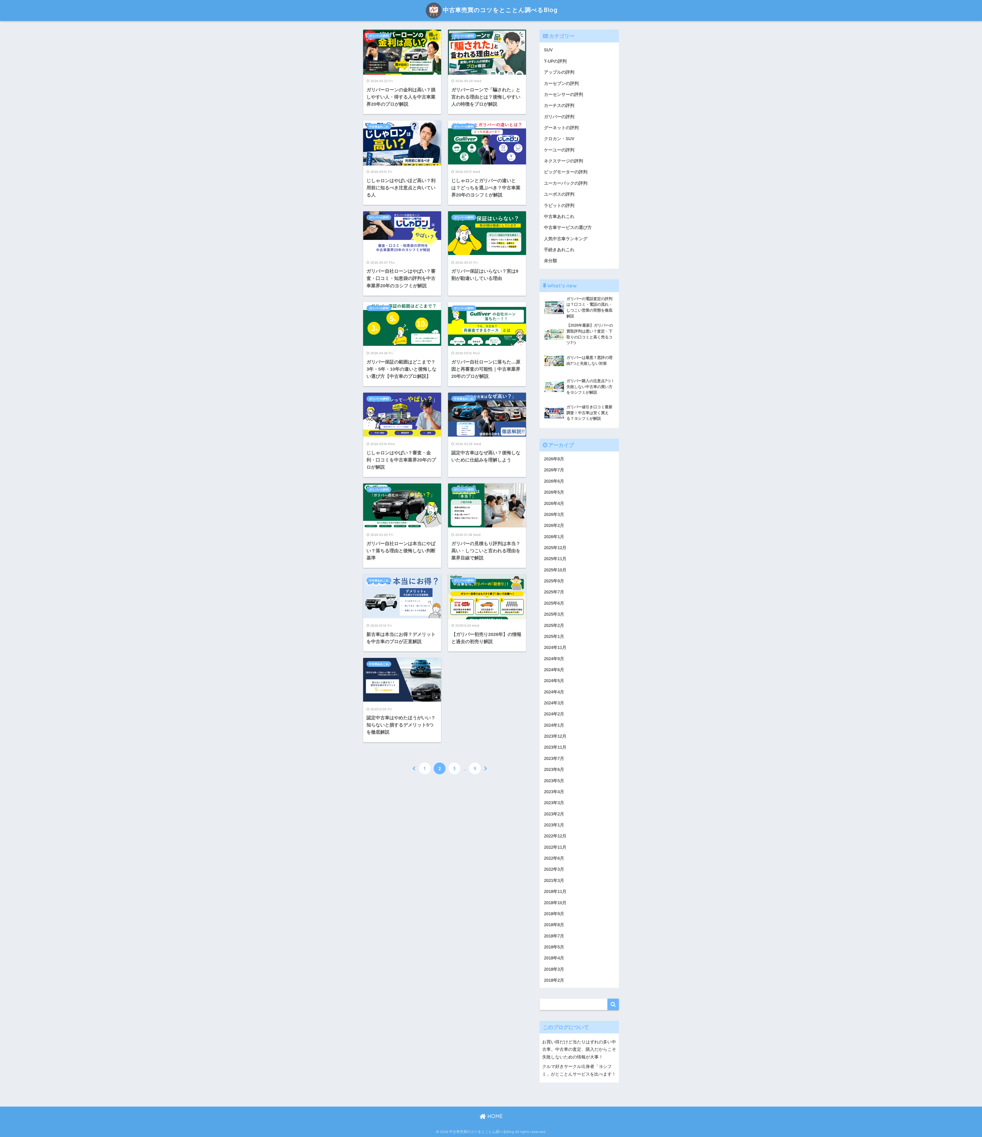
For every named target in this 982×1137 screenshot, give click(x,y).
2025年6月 (554, 603)
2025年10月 (555, 570)
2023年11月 (555, 747)
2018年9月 (554, 913)
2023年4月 (554, 791)
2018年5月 (554, 947)
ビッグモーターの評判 (565, 172)
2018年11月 (555, 891)
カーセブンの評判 (561, 83)
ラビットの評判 (559, 205)
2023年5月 (554, 780)
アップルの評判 (559, 72)
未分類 (550, 260)
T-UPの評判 (555, 61)
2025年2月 (554, 625)
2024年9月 (554, 658)
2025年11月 (555, 558)
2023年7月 (554, 758)
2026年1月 (554, 536)
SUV (548, 50)
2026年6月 (554, 481)
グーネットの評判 (561, 127)
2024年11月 (555, 647)
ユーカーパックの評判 (565, 183)
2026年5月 (554, 492)
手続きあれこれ (559, 249)
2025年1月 (554, 636)
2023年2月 (554, 814)
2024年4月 (554, 692)
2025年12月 (555, 547)
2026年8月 (554, 459)
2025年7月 (554, 592)
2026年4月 (554, 503)
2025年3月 (554, 614)
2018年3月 (554, 969)
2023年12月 (555, 736)
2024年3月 (554, 703)
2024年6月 (554, 669)
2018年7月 (554, 936)
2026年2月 (554, 525)
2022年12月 (555, 836)
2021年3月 (554, 880)
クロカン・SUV (559, 138)
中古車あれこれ (379, 126)
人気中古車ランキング (565, 238)
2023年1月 (554, 825)
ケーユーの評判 (559, 150)
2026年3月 (554, 514)
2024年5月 (554, 680)
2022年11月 (555, 847)
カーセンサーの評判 (563, 94)
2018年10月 (555, 902)
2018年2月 (554, 980)
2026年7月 (554, 470)
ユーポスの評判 (559, 194)
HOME (494, 1116)
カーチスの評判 (559, 105)
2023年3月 (554, 802)
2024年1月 (554, 725)
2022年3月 (554, 869)
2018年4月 (554, 958)
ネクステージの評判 (563, 161)
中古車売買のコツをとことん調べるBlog (500, 10)
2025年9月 (554, 581)
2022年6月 (554, 858)
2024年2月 (554, 714)
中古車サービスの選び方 (568, 227)
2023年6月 (554, 769)
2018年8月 (554, 924)
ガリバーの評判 (379, 36)
